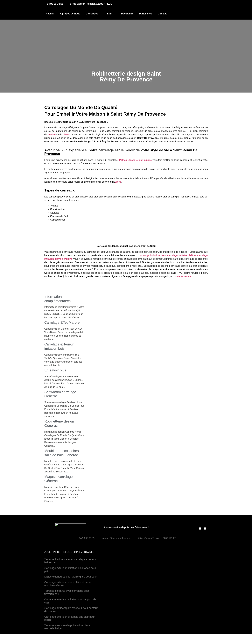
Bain (109, 13)
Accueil (50, 13)
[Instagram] (205, 528)
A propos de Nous (70, 13)
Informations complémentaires (57, 299)
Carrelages (92, 13)
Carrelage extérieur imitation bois (59, 346)
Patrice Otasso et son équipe (135, 160)
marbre (52, 134)
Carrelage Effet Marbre (62, 322)
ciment (66, 134)
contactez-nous (182, 276)
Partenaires (145, 13)
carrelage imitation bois (152, 255)
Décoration (127, 13)
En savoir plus (55, 370)
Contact (162, 13)
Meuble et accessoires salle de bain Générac (61, 453)
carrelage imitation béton (181, 255)
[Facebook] (199, 528)
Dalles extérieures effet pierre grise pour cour (70, 576)
